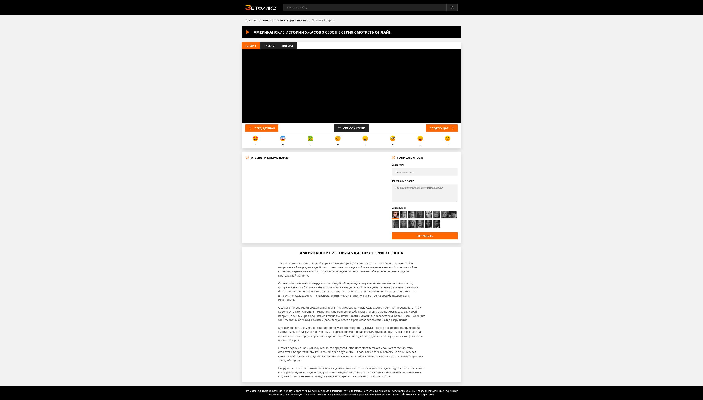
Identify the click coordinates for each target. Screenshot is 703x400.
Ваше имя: (398, 164)
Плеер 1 (250, 45)
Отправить (424, 236)
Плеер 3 (287, 45)
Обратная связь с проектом (418, 394)
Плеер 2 (269, 45)
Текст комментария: (403, 181)
